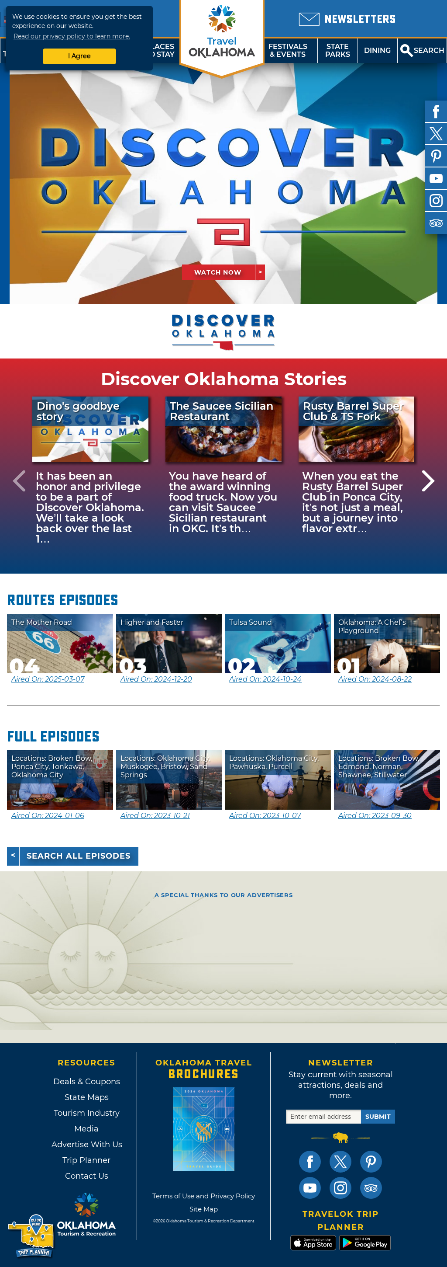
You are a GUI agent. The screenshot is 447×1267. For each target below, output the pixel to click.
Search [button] (429, 50)
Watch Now (217, 272)
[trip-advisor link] (371, 1188)
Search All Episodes (79, 856)
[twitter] (436, 134)
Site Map (203, 1209)
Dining (377, 50)
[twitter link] (340, 1162)
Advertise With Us (86, 1144)
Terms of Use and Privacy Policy (203, 1196)
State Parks (337, 50)
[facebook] (436, 111)
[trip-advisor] (436, 223)
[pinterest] (436, 156)
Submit (378, 1117)
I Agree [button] (79, 56)
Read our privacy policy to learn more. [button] (72, 36)
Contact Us (86, 1176)
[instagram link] (340, 1188)
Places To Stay (160, 50)
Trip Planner (86, 1160)
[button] (18, 480)
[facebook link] (310, 1162)
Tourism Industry (87, 1113)
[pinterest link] (371, 1162)
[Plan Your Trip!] (32, 1236)
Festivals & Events (287, 50)
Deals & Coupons (86, 1081)
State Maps (87, 1097)
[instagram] (436, 201)
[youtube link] (310, 1188)
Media (86, 1129)
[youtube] (436, 178)
